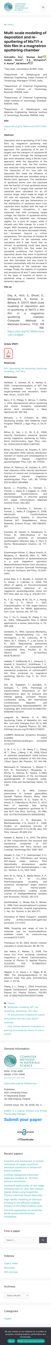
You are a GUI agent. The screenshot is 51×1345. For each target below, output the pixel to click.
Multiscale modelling (18, 1007)
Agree (11, 1341)
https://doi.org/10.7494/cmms (20, 1083)
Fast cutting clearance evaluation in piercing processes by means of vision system (24, 1030)
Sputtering (14, 368)
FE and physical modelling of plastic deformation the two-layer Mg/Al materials (24, 1018)
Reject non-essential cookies (31, 1341)
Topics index (11, 1263)
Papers (11, 1003)
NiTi (6, 368)
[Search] (43, 1240)
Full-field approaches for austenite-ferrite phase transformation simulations (23, 1213)
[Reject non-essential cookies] (47, 1336)
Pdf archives (11, 1272)
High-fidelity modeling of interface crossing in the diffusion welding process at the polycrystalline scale (23, 1202)
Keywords (9, 1267)
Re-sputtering (28, 368)
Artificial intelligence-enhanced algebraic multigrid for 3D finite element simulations (21, 1178)
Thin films (20, 371)
